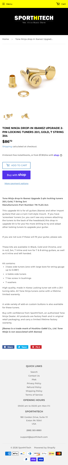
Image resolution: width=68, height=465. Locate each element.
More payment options (16, 183)
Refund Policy (34, 387)
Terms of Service (34, 394)
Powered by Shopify (44, 447)
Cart (63, 4)
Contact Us (34, 375)
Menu (9, 4)
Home (5, 39)
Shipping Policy (34, 391)
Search (34, 372)
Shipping (7, 146)
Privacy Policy (34, 383)
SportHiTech (24, 447)
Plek (34, 379)
